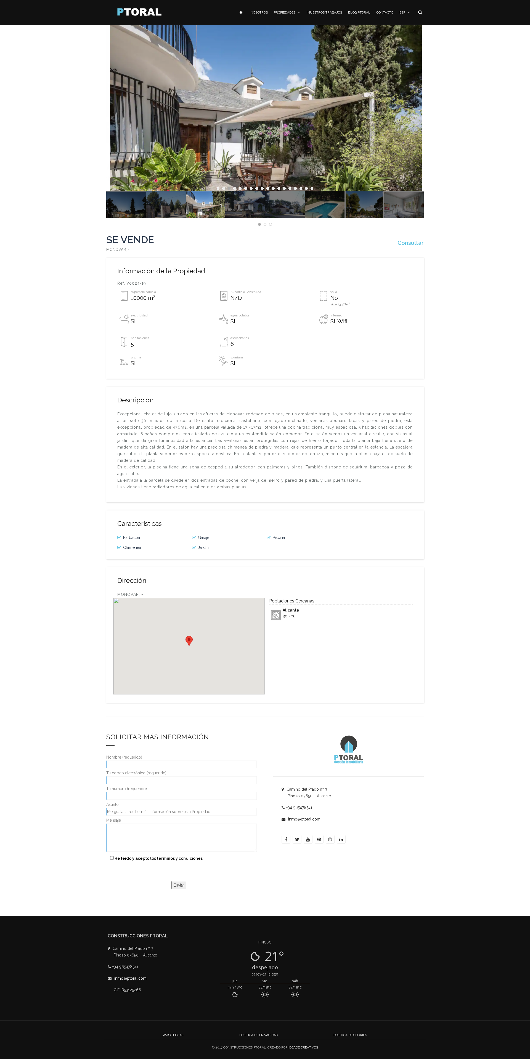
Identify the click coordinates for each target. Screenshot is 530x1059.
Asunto (112, 804)
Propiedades (284, 12)
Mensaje (113, 820)
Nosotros (259, 12)
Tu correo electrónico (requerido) (136, 773)
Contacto (384, 12)
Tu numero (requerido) (126, 789)
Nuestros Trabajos (325, 12)
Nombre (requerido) (124, 757)
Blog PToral (359, 12)
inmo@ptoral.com (304, 819)
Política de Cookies (350, 1035)
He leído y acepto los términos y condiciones (159, 858)
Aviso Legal (173, 1035)
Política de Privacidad (258, 1035)
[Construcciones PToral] (139, 12)
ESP (402, 12)
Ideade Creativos (303, 1047)
